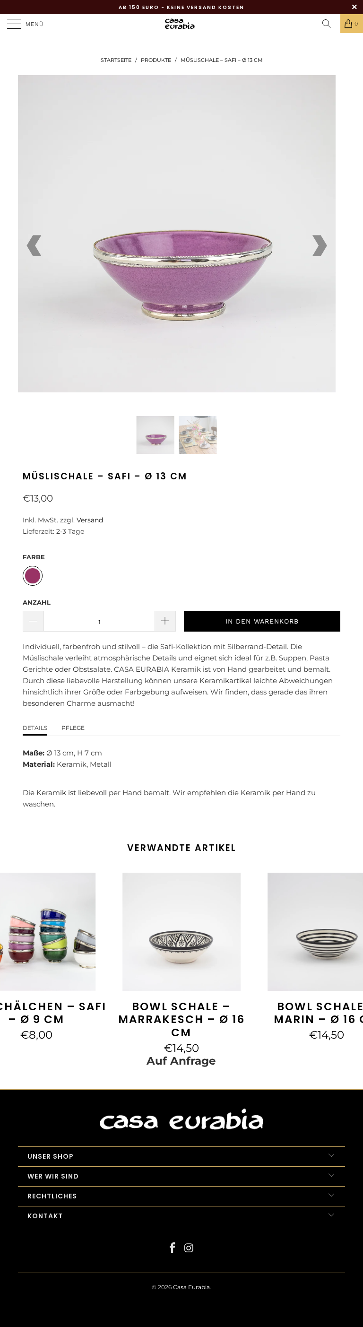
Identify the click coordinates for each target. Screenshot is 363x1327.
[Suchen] (329, 23)
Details (35, 727)
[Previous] (34, 245)
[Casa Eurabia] (181, 23)
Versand (90, 520)
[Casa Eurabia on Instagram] (189, 1249)
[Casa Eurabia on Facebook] (173, 1249)
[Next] (318, 245)
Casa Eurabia (191, 1287)
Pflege (73, 727)
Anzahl (37, 602)
